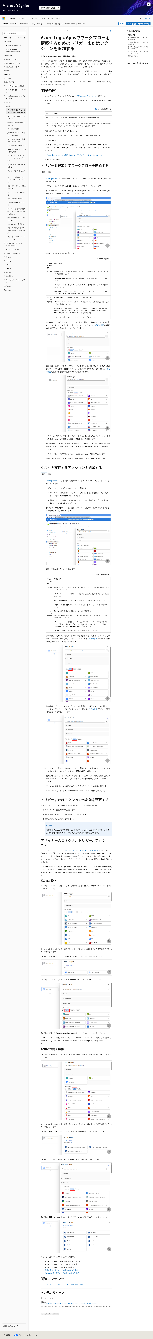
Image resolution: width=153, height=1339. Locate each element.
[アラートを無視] (149, 4)
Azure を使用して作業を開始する (138, 24)
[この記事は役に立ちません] (130, 66)
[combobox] (14, 33)
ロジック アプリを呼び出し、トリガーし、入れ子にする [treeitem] (16, 158)
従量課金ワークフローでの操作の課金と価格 (61, 1270)
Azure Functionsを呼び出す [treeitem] (16, 145)
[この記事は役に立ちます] (128, 66)
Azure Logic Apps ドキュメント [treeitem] (14, 38)
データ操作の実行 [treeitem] (13, 129)
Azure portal (51, 178)
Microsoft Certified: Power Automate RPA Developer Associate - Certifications (69, 1304)
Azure (50, 31)
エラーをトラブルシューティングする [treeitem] (16, 238)
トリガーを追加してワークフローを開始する (138, 38)
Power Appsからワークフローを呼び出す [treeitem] (16, 150)
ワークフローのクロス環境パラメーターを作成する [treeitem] (16, 140)
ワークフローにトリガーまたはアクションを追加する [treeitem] (16, 111)
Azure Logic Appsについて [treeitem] (15, 45)
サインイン (147, 18)
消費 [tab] (43, 172)
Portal (122, 24)
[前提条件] (131, 35)
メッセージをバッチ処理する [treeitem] (16, 172)
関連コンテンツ (133, 56)
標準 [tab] (49, 172)
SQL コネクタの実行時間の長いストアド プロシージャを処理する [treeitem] (16, 211)
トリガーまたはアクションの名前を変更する (138, 48)
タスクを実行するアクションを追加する (138, 43)
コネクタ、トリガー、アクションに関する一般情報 (64, 1284)
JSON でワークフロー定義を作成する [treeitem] (16, 187)
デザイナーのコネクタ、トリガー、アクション (138, 52)
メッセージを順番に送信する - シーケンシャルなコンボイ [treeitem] (16, 179)
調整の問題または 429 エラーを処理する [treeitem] (16, 219)
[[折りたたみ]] (26, 29)
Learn (43, 31)
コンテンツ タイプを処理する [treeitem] (16, 193)
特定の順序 (99, 325)
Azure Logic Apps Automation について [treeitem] (13, 50)
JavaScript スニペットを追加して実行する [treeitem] (16, 134)
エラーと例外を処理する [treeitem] (15, 199)
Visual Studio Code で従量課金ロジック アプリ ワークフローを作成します (75, 155)
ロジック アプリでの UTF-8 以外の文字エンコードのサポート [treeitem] (16, 230)
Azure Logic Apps (60, 31)
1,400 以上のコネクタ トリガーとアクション (81, 850)
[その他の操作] (110, 31)
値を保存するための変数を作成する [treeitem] (16, 124)
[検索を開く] (140, 18)
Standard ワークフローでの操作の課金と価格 (62, 1273)
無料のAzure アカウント (86, 96)
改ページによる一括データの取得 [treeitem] (16, 165)
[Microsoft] (3, 18)
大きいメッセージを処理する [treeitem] (16, 204)
